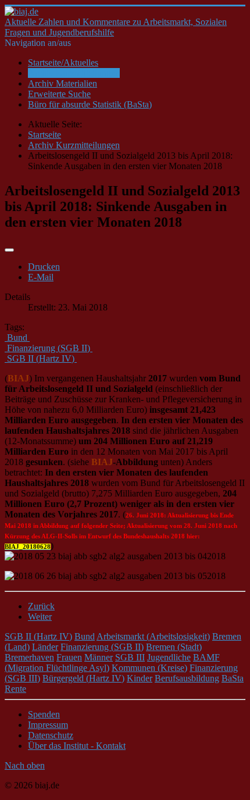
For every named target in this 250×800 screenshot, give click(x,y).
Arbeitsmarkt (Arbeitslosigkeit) (153, 636)
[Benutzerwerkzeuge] (9, 250)
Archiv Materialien (62, 83)
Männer (98, 657)
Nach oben (25, 765)
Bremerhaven (29, 657)
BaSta (233, 678)
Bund (84, 636)
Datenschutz (50, 735)
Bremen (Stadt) (174, 647)
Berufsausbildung (187, 678)
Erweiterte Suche (59, 94)
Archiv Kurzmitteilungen (74, 73)
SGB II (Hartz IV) (38, 636)
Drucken (44, 267)
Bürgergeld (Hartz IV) (83, 678)
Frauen (69, 657)
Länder (45, 647)
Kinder (139, 678)
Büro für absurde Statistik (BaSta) (90, 104)
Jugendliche (169, 657)
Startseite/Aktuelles (63, 62)
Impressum (48, 725)
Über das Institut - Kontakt (77, 746)
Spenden (44, 714)
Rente (15, 689)
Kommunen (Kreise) (149, 668)
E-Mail (40, 277)
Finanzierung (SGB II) (102, 647)
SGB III (130, 657)
